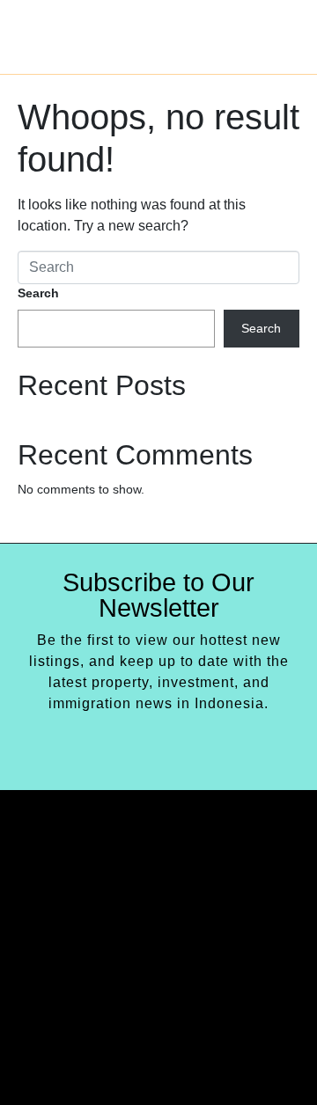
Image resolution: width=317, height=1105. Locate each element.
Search (38, 293)
